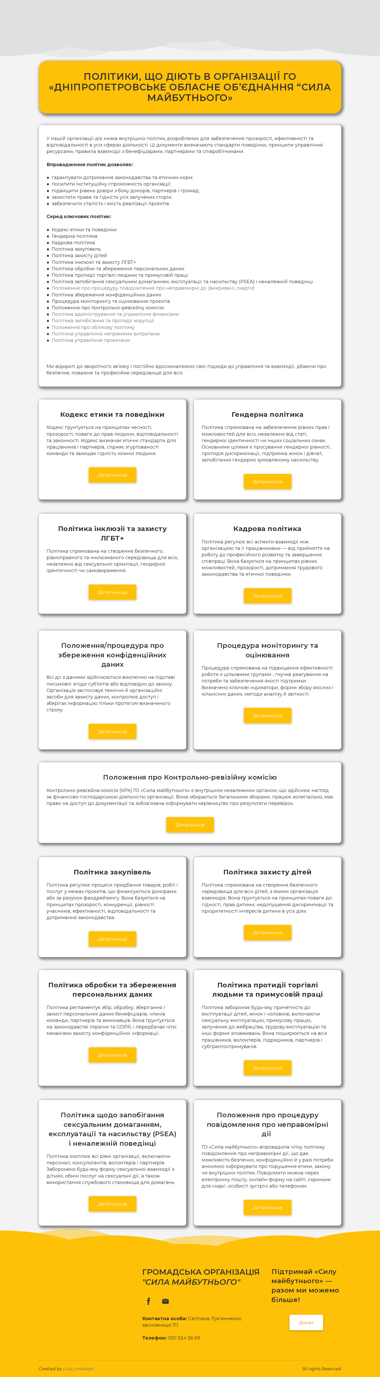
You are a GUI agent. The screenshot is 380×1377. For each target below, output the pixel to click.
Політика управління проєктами (91, 340)
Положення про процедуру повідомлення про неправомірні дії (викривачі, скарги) (153, 288)
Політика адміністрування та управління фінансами (115, 314)
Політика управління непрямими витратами (106, 334)
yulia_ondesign (78, 1368)
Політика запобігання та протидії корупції (103, 321)
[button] (112, 475)
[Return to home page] (51, 17)
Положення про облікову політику (93, 327)
